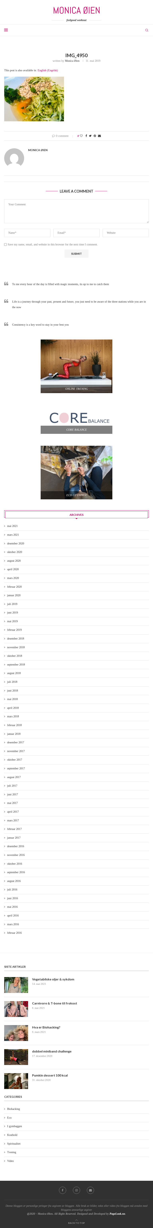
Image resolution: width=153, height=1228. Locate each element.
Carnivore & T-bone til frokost (54, 1003)
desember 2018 (15, 638)
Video (10, 1161)
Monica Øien (72, 60)
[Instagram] (76, 1190)
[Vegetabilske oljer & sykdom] (16, 985)
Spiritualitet (14, 1143)
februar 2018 (14, 725)
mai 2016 (12, 906)
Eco (9, 1117)
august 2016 (14, 881)
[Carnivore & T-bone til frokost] (16, 1009)
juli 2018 (12, 681)
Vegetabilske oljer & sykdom (53, 979)
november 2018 (16, 647)
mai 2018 (12, 699)
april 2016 (13, 915)
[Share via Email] (99, 136)
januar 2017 (14, 837)
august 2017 (14, 777)
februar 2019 (14, 629)
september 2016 (16, 872)
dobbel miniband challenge (52, 1051)
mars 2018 (13, 716)
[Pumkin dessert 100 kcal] (16, 1081)
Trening (11, 1152)
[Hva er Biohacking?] (16, 1033)
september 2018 (16, 664)
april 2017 (13, 811)
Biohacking (13, 1108)
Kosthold (12, 1134)
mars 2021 (13, 534)
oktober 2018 (14, 655)
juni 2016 (12, 898)
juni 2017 (12, 794)
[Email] (90, 1190)
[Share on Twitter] (90, 136)
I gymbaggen (14, 1126)
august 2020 (14, 560)
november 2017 (16, 751)
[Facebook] (62, 1190)
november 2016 (16, 855)
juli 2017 (12, 785)
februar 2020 (14, 586)
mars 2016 (13, 924)
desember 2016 (15, 846)
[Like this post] (81, 136)
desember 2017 (15, 742)
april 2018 (13, 707)
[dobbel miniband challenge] (16, 1057)
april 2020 (13, 569)
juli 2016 (12, 889)
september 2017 (16, 768)
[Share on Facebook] (86, 136)
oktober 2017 (14, 759)
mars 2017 (13, 820)
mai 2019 (12, 621)
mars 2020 (13, 578)
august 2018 (14, 673)
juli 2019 (12, 604)
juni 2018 (12, 690)
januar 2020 (14, 595)
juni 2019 (12, 612)
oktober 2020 (14, 552)
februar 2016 (14, 932)
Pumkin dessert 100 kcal (50, 1075)
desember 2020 (15, 543)
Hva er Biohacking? (46, 1027)
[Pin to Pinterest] (95, 136)
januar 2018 (14, 733)
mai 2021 (12, 526)
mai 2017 (12, 803)
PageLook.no (117, 1213)
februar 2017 (14, 829)
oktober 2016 (14, 863)
